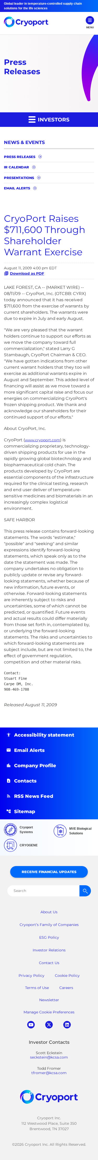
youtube (31, 1024)
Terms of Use (37, 987)
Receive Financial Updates (49, 872)
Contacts (25, 781)
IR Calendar (16, 167)
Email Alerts (17, 188)
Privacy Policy (31, 975)
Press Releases (19, 157)
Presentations (19, 178)
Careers (66, 987)
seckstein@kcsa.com (49, 1057)
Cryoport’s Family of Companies (49, 924)
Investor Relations (49, 950)
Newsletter (49, 1000)
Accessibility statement (44, 735)
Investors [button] (53, 119)
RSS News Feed (33, 796)
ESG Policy (49, 937)
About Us (49, 912)
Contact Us (49, 962)
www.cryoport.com (42, 440)
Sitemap (24, 811)
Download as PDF (27, 273)
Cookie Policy (67, 975)
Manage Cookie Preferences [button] (49, 1012)
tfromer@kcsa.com (49, 1073)
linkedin (67, 1024)
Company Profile (35, 765)
